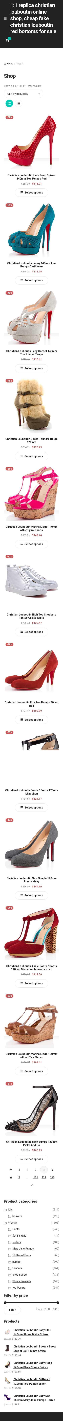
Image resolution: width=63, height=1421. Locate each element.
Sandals (17, 1268)
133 (52, 1177)
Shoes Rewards (21, 1281)
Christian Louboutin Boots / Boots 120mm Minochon (31, 792)
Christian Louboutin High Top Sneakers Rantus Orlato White (31, 616)
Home (10, 63)
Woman (12, 1222)
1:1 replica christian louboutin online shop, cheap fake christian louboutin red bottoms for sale (33, 18)
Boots (15, 1229)
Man (10, 1209)
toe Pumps (18, 1287)
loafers (16, 1242)
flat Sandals (19, 1235)
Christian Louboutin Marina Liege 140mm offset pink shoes (31, 528)
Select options (34, 192)
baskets (17, 1216)
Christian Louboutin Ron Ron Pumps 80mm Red (31, 704)
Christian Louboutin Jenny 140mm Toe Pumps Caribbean (31, 265)
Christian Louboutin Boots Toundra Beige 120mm (31, 440)
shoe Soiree (19, 1274)
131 (35, 1177)
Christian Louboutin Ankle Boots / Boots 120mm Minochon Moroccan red (31, 967)
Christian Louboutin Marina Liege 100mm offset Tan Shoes (31, 1055)
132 (44, 1177)
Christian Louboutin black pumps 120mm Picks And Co (31, 1143)
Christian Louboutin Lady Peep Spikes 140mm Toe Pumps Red (31, 177)
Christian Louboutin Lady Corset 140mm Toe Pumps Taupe (31, 352)
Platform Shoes (21, 1255)
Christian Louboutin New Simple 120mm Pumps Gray (32, 880)
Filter (12, 1310)
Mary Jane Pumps (23, 1248)
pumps (16, 1261)
